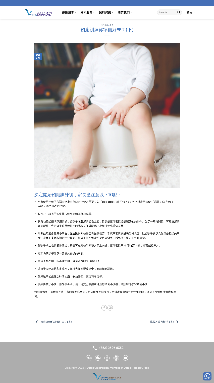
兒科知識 (104, 25)
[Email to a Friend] (110, 308)
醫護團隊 (68, 12)
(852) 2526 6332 (111, 348)
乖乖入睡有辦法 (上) (162, 322)
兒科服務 (86, 12)
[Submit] (179, 12)
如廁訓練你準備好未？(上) (56, 322)
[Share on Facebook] (104, 308)
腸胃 (111, 25)
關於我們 (124, 12)
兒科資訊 (105, 12)
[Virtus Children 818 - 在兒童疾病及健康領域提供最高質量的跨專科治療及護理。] (38, 12)
